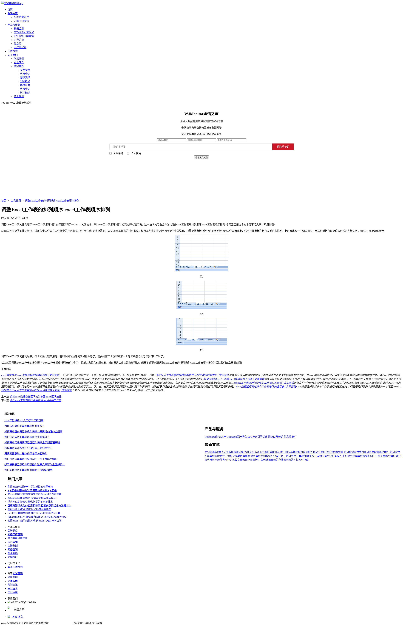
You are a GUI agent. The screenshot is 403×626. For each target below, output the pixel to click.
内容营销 (19, 40)
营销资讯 (25, 77)
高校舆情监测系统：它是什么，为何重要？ (28, 448)
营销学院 (19, 66)
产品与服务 (14, 24)
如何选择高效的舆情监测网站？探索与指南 (28, 470)
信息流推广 (290, 436)
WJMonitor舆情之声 (215, 436)
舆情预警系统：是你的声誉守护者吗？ (25, 453)
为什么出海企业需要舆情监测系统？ (24, 426)
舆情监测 (19, 28)
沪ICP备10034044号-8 (60, 623)
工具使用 (16, 200)
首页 (10, 9)
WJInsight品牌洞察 (237, 436)
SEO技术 (25, 81)
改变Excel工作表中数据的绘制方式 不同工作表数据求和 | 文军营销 (192, 375)
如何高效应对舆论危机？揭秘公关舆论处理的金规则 (33, 431)
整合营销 (13, 553)
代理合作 (13, 51)
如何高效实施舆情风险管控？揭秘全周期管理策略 (32, 442)
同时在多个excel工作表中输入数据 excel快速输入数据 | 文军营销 (36, 390)
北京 (20, 616)
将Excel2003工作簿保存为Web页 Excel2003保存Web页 (37, 517)
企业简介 (19, 62)
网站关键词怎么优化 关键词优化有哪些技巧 (32, 498)
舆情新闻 (25, 85)
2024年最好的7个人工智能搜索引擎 (23, 420)
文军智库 (25, 70)
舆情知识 (25, 92)
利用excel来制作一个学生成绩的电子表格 (30, 486)
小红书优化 (20, 47)
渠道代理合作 (15, 567)
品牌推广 (13, 557)
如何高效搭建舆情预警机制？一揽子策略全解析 (30, 459)
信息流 (17, 43)
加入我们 (19, 96)
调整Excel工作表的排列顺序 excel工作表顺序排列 (52, 200)
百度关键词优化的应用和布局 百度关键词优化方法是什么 (39, 505)
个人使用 (136, 153)
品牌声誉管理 (21, 17)
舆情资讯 (25, 73)
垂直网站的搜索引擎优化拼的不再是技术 (30, 501)
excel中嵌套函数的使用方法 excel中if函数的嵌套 (34, 513)
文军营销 (18, 573)
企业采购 (118, 153)
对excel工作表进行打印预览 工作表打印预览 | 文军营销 (263, 382)
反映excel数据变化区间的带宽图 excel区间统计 (35, 396)
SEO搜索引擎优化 (24, 32)
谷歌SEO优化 (21, 21)
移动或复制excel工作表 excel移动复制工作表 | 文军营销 (234, 379)
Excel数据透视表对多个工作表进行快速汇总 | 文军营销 (266, 386)
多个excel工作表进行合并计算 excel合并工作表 (35, 400)
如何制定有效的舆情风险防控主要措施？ (27, 437)
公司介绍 (13, 577)
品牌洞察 (13, 530)
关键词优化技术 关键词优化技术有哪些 (29, 509)
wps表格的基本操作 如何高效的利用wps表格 (32, 490)
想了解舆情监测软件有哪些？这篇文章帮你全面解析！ (34, 464)
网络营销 (13, 549)
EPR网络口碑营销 (24, 36)
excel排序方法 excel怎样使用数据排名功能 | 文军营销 (30, 375)
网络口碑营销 (275, 436)
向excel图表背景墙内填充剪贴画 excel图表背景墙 (34, 494)
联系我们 (19, 58)
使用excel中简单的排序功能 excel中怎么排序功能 (34, 520)
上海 (14, 616)
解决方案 (13, 13)
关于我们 (13, 55)
